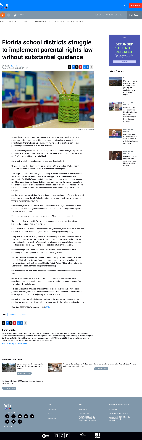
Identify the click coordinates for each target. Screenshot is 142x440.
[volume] (9, 15)
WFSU (47, 307)
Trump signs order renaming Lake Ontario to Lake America (115, 364)
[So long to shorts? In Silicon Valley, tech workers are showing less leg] (55, 367)
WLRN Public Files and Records (119, 404)
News (24, 314)
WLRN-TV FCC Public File (87, 417)
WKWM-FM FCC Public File (87, 420)
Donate (50, 414)
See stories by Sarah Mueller (14, 343)
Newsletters (40, 21)
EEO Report (113, 409)
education (13, 314)
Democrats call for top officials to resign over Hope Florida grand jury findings (130, 160)
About (69, 21)
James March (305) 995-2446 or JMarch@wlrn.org (119, 418)
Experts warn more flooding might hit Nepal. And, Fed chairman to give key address (30, 366)
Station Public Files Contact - (118, 413)
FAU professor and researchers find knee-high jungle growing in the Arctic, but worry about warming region (130, 88)
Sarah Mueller (16, 66)
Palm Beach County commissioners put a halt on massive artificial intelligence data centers (130, 138)
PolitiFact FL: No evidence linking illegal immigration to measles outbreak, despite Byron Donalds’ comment (130, 114)
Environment (127, 78)
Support (58, 21)
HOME (2, 21)
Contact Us (52, 409)
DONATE (136, 5)
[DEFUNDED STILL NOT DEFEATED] (124, 50)
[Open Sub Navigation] (12, 21)
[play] (2, 15)
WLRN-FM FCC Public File (87, 419)
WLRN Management (115, 421)
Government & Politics (128, 103)
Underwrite (52, 418)
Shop (80, 404)
